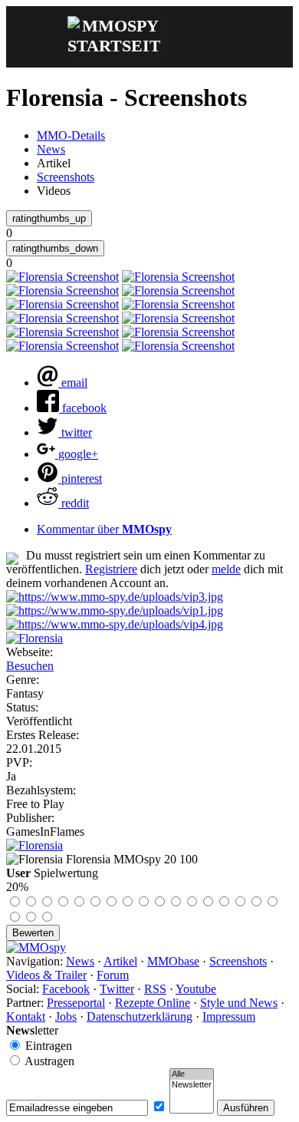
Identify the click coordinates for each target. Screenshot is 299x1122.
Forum (113, 975)
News (51, 149)
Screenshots (65, 176)
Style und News (239, 1002)
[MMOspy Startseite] (36, 947)
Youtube (196, 988)
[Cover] (34, 638)
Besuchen (30, 665)
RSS (155, 988)
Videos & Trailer (46, 975)
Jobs (66, 1016)
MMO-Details (71, 135)
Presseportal (76, 1002)
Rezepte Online (152, 1002)
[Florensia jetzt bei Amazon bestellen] (34, 845)
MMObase (173, 961)
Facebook (66, 988)
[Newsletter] (191, 1085)
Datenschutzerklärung (139, 1016)
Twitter (117, 988)
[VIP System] (114, 610)
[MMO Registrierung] (114, 624)
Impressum (228, 1016)
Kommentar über (104, 529)
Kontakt (25, 1016)
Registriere (111, 569)
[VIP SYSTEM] (114, 596)
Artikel (120, 961)
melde (226, 569)
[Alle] (191, 1074)
